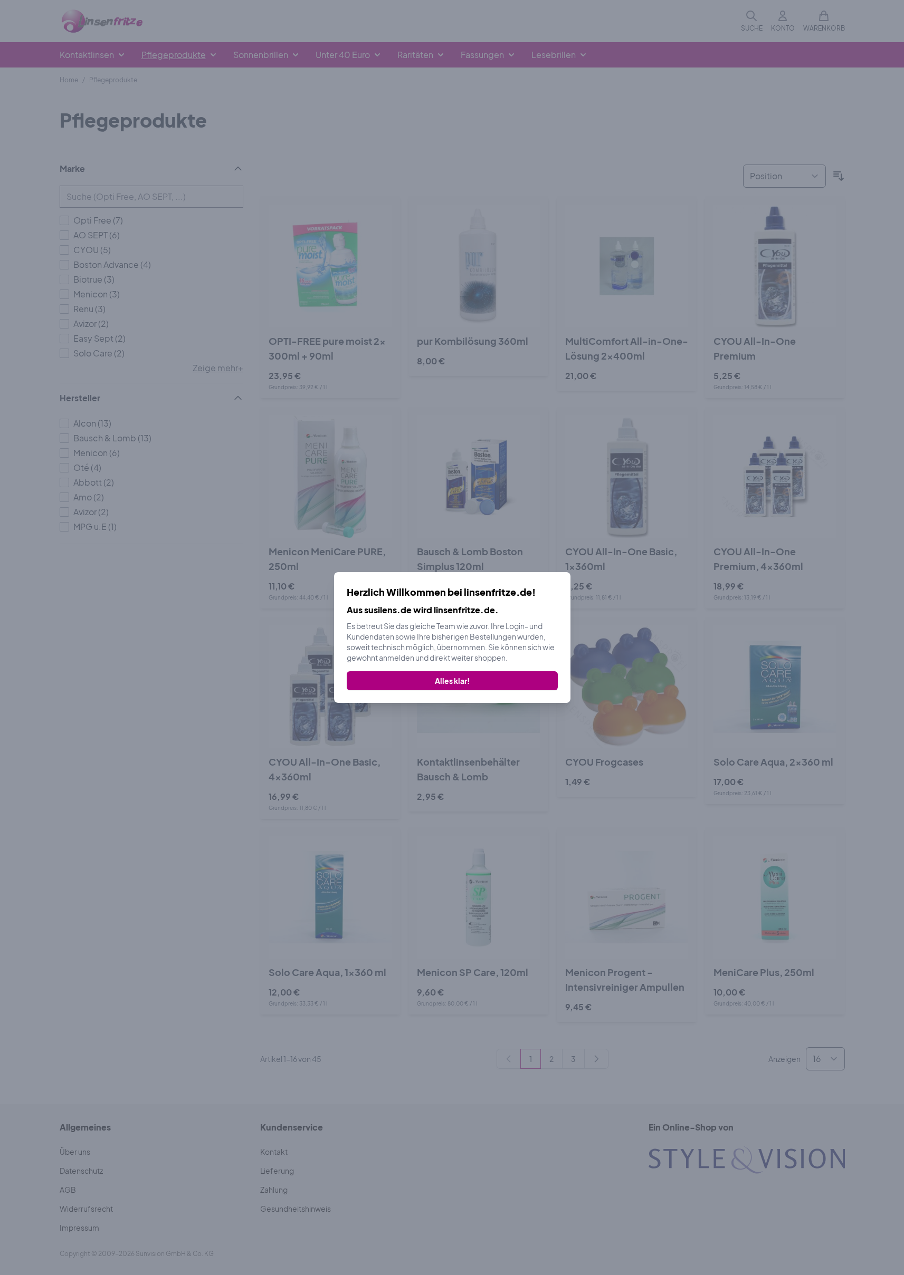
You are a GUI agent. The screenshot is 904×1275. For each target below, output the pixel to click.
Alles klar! (452, 680)
